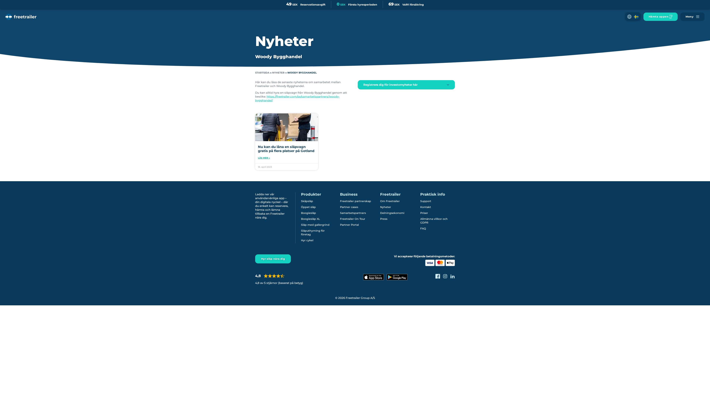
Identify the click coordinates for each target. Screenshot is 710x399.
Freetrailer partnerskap (355, 201)
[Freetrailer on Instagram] (445, 276)
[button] (633, 17)
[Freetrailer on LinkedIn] (452, 276)
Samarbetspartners (353, 213)
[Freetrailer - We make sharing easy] (21, 17)
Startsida (262, 72)
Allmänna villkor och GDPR (434, 220)
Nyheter (278, 72)
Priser (424, 213)
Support (425, 201)
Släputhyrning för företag (313, 232)
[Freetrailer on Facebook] (437, 276)
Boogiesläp (308, 213)
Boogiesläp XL (310, 219)
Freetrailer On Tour (352, 219)
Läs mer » (264, 157)
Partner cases (349, 207)
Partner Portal (349, 224)
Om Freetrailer (390, 201)
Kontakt (425, 207)
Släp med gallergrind (315, 224)
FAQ (423, 228)
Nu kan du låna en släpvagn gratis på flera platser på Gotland (286, 149)
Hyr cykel (307, 240)
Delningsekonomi (392, 213)
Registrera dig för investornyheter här (390, 84)
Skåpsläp (307, 201)
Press (383, 219)
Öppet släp (308, 207)
